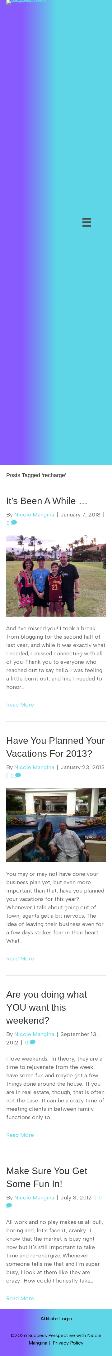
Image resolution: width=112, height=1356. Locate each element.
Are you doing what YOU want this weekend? (46, 1007)
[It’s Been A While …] (56, 575)
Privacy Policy (68, 1343)
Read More (20, 704)
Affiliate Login (56, 1319)
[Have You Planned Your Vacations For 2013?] (56, 824)
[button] (67, 240)
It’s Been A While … (47, 501)
